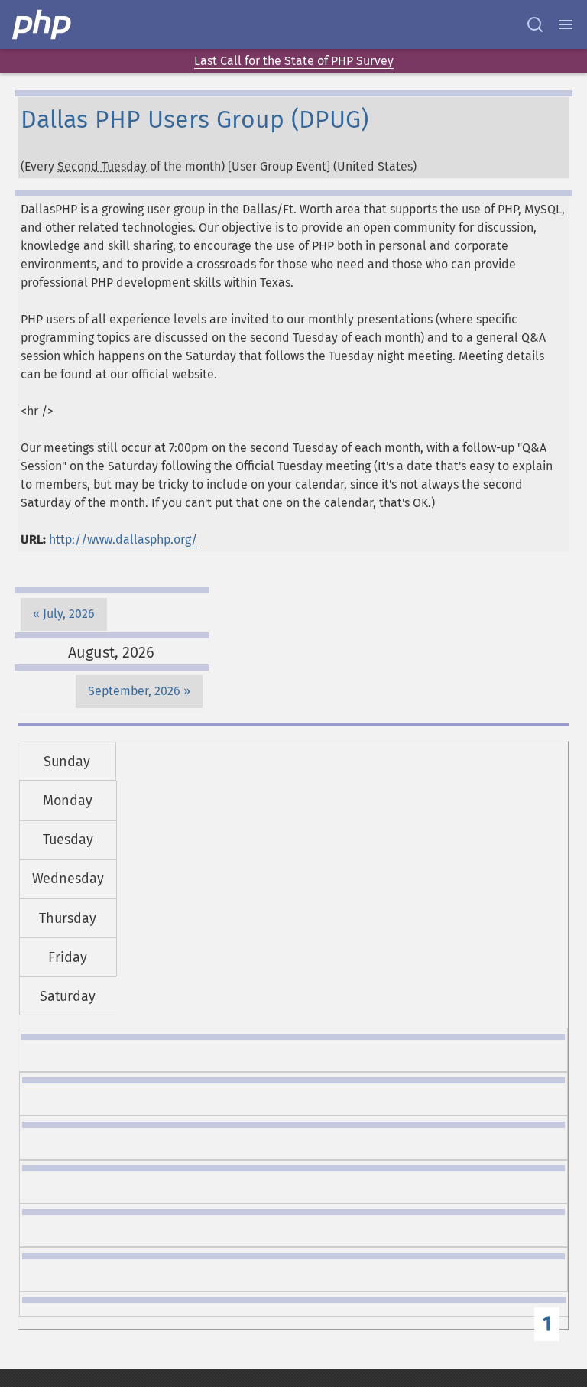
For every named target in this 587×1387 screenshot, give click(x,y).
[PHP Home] (42, 24)
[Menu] (565, 24)
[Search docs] (535, 24)
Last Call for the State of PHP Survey (294, 61)
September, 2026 (134, 691)
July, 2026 (69, 613)
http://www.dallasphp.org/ (123, 539)
